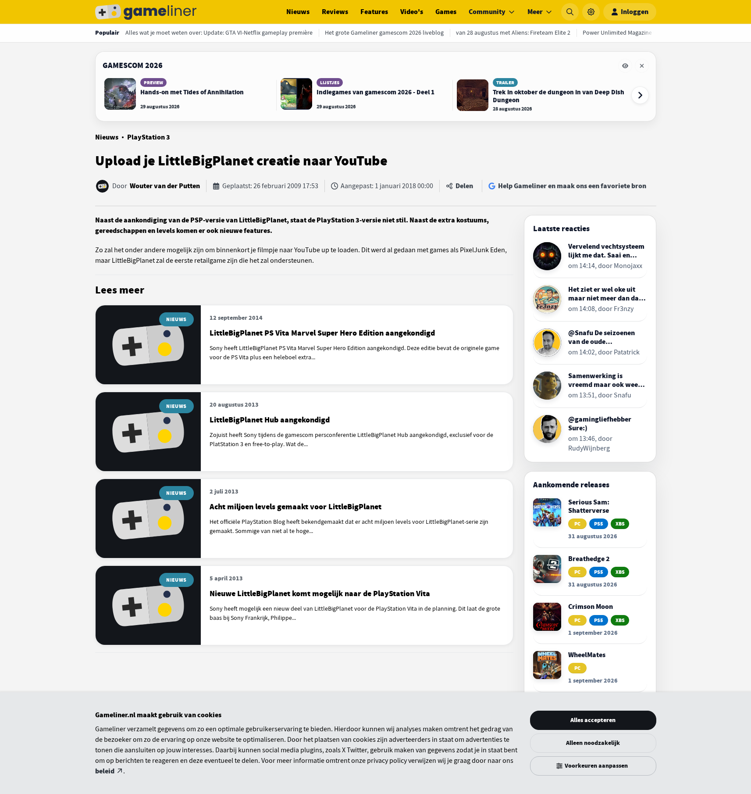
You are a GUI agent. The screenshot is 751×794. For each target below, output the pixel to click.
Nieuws (298, 12)
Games (445, 12)
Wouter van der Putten (165, 186)
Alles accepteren (593, 720)
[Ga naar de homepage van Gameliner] (146, 12)
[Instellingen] (591, 12)
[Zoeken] (570, 12)
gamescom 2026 (133, 65)
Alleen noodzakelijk (593, 743)
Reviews (335, 12)
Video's (411, 12)
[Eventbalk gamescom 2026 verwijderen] (642, 66)
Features (374, 12)
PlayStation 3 (148, 137)
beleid (104, 771)
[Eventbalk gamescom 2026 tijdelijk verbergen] (625, 66)
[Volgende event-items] (640, 95)
